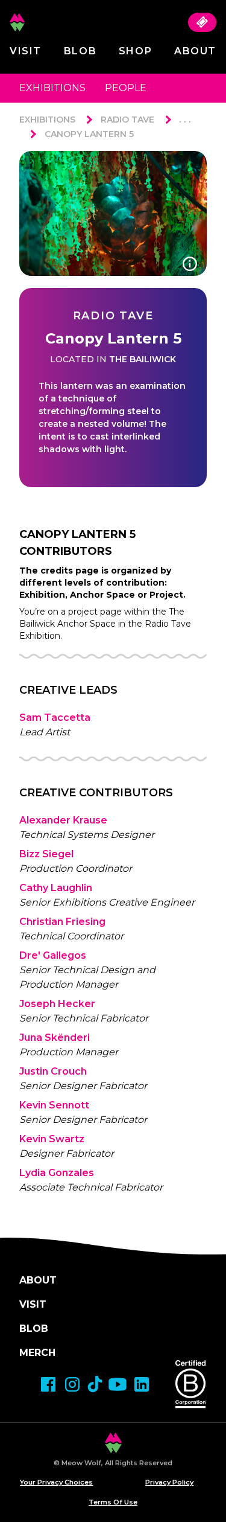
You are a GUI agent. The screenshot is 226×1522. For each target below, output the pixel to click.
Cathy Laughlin (55, 888)
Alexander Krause (63, 820)
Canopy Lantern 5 (89, 134)
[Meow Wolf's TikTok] (95, 1384)
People (125, 88)
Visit (26, 51)
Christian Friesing (62, 921)
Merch (37, 1352)
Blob (80, 51)
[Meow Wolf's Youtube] (117, 1384)
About (195, 51)
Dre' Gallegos (52, 955)
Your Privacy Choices (56, 1482)
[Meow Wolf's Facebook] (48, 1384)
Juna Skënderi (54, 1037)
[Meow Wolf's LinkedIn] (141, 1384)
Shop (135, 51)
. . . (185, 119)
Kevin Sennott (54, 1105)
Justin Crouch (53, 1071)
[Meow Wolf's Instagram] (72, 1384)
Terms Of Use (113, 1502)
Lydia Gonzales (56, 1172)
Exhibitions (52, 88)
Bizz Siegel (46, 854)
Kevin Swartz (51, 1139)
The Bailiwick (142, 359)
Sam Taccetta (54, 717)
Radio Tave (127, 119)
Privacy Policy (169, 1482)
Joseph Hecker (57, 1003)
